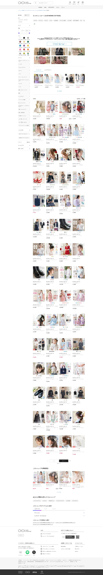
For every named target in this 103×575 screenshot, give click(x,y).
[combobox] (43, 2)
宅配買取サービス (73, 561)
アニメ (63, 7)
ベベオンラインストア (60, 500)
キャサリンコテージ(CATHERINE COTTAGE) (39, 10)
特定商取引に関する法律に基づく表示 (75, 560)
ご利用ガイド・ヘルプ (79, 546)
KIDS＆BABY (51, 7)
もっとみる (59, 91)
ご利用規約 (20, 560)
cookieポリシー (64, 560)
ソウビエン (44, 500)
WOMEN (40, 7)
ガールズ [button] (20, 21)
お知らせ (76, 551)
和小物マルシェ (51, 500)
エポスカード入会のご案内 (65, 548)
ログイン (21, 535)
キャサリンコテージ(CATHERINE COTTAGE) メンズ (65, 522)
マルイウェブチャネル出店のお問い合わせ (56, 561)
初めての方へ (77, 548)
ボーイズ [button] (25, 19)
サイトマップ (66, 561)
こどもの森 (68, 500)
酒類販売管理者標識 (30, 561)
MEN (45, 7)
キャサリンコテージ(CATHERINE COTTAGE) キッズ (43, 524)
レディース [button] (21, 19)
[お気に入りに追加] (44, 472)
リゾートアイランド (37, 500)
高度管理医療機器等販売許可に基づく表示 (41, 561)
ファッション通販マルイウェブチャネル (24, 10)
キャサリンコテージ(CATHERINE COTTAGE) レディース (43, 522)
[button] (24, 25)
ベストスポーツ (74, 500)
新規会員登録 (63, 546)
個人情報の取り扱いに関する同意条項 (39, 560)
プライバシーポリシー (26, 560)
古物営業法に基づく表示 (22, 561)
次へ (63, 460)
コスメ (57, 7)
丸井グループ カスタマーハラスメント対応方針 (53, 560)
